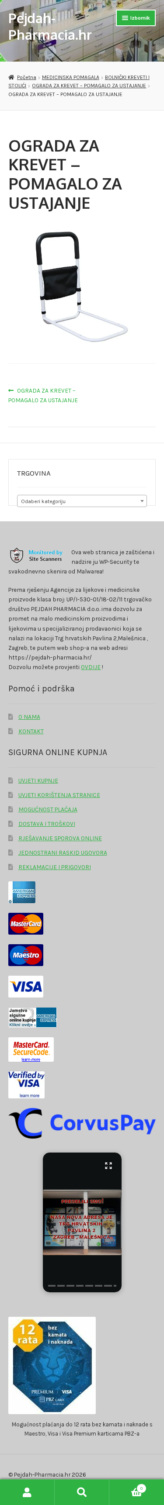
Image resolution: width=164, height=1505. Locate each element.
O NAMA (29, 716)
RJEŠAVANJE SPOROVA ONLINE (60, 838)
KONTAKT (31, 731)
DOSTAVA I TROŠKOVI (46, 823)
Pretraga (82, 1492)
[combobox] (82, 501)
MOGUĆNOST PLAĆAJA (47, 809)
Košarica (126, 1486)
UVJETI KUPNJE (38, 780)
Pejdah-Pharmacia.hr (50, 25)
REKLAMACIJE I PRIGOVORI (54, 866)
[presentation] (52, 1285)
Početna (26, 77)
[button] (82, 1222)
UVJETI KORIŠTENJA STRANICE (59, 794)
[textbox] (82, 501)
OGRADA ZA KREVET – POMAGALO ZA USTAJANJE (89, 86)
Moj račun (27, 1492)
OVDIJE (91, 666)
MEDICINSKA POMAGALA (70, 77)
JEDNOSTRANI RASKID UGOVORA (62, 852)
